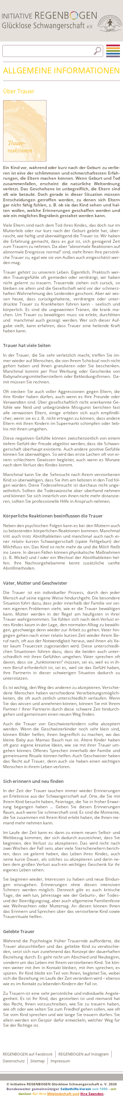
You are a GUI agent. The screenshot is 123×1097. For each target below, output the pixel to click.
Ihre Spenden (92, 1093)
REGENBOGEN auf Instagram (83, 1054)
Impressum (60, 1061)
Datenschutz (14, 1061)
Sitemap (37, 1061)
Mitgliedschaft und (63, 1093)
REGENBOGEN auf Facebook (28, 1054)
